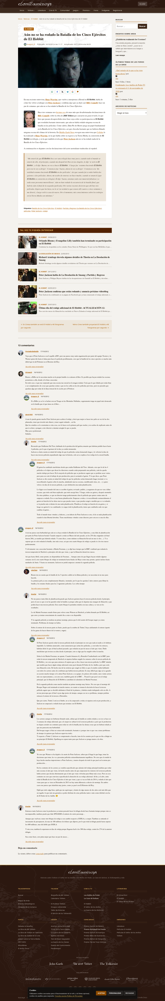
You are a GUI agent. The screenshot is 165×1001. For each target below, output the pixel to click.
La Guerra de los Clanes (60, 942)
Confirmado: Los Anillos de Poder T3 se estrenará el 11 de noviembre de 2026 (130, 88)
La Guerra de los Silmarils (60, 932)
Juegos (75, 10)
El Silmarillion (122, 895)
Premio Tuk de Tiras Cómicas (95, 942)
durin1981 (29, 415)
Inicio (22, 10)
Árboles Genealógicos (26, 904)
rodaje (45, 211)
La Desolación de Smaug (49, 254)
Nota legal (21, 998)
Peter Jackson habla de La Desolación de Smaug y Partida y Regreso (72, 275)
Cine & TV (53, 10)
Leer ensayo (120, 55)
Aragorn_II (31, 44)
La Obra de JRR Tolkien (26, 929)
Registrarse (117, 10)
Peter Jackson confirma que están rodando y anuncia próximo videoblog (73, 291)
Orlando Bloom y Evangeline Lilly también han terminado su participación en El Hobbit (75, 242)
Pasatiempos (56, 948)
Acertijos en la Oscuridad (60, 926)
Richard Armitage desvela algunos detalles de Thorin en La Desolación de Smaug (74, 259)
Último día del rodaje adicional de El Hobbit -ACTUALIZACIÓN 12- (72, 307)
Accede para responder (34, 366)
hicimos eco (61, 112)
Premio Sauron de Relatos (94, 926)
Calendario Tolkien (58, 898)
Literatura (42, 10)
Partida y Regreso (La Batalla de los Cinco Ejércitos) (82, 208)
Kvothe (33, 441)
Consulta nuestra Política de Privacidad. (69, 996)
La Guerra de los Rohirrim (94, 910)
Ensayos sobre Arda (58, 907)
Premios (86, 10)
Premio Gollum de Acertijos (94, 932)
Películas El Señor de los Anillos (129, 932)
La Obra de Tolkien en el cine (29, 936)
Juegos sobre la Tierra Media (29, 939)
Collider (100, 132)
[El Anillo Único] (35, 4)
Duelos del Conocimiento (60, 945)
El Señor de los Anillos (92, 907)
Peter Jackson (36, 211)
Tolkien (30, 10)
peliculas (27, 211)
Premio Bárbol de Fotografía (95, 939)
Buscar (20, 895)
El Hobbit (34, 19)
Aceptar (101, 993)
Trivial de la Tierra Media (60, 929)
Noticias (27, 19)
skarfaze (34, 570)
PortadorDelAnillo (31, 351)
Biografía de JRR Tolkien (60, 895)
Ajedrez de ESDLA (57, 936)
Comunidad (64, 10)
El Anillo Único (23, 948)
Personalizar (115, 993)
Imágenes (106, 10)
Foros (96, 10)
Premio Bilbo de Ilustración (94, 936)
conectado (40, 853)
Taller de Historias (58, 910)
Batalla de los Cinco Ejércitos (43, 208)
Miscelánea (22, 945)
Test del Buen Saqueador (60, 939)
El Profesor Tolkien (58, 904)
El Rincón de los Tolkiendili (61, 913)
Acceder (143, 4)
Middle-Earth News (67, 132)
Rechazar (129, 993)
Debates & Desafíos (25, 926)
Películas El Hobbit (124, 929)
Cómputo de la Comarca (27, 907)
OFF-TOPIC (22, 942)
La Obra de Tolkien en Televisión (30, 932)
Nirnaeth (28, 372)
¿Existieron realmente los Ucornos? (131, 39)
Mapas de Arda (24, 901)
